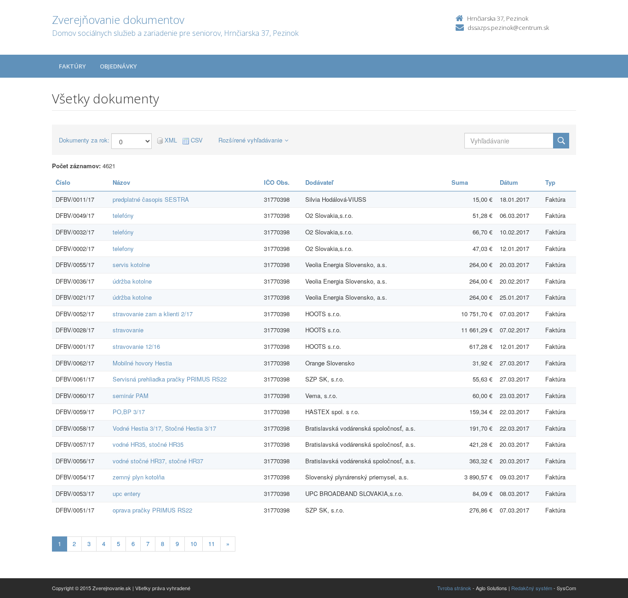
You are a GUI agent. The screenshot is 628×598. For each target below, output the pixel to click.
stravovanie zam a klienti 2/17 (153, 313)
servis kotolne (131, 264)
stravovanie (128, 329)
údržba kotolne (132, 281)
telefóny (123, 215)
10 (193, 543)
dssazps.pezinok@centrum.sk (508, 27)
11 (211, 543)
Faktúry (72, 66)
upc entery (127, 493)
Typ (550, 182)
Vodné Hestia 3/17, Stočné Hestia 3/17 (164, 428)
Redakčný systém (531, 588)
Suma (459, 182)
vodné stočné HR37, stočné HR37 (158, 460)
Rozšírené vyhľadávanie (250, 140)
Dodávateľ (319, 182)
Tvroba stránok (454, 588)
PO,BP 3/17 (129, 411)
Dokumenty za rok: (84, 140)
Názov (121, 182)
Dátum (509, 182)
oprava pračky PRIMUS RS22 (152, 510)
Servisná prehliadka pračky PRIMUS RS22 (170, 379)
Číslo (63, 182)
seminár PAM (130, 395)
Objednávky (118, 66)
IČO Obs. (277, 182)
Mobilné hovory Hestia (142, 363)
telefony (123, 248)
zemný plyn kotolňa (139, 477)
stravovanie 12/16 (136, 346)
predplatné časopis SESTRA (151, 199)
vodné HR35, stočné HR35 (148, 444)
